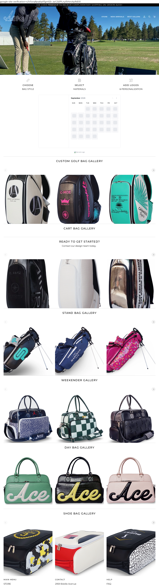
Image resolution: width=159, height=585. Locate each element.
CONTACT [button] (60, 579)
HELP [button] (109, 579)
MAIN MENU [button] (10, 579)
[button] (104, 16)
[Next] (153, 170)
